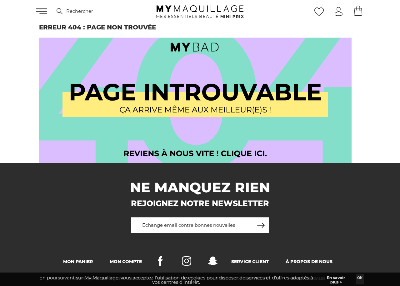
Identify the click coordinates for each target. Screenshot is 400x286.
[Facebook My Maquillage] (160, 262)
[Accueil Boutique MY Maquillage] (195, 100)
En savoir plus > (336, 279)
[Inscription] (261, 222)
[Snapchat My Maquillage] (212, 262)
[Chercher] (56, 11)
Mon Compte (126, 261)
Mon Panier (78, 261)
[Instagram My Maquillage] (186, 262)
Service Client (250, 261)
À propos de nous (309, 261)
